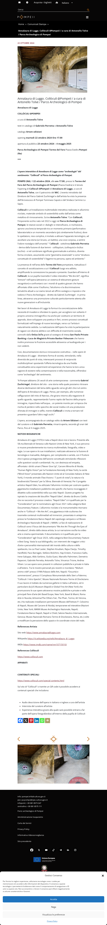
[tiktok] (53, 850)
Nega (53, 906)
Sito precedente (24, 841)
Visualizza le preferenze (53, 914)
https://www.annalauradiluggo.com (43, 632)
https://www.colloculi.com (30, 656)
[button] (102, 875)
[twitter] (39, 850)
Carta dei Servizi (24, 823)
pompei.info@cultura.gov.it (34, 796)
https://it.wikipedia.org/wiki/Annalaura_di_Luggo (51, 638)
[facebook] (32, 850)
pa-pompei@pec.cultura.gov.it (35, 800)
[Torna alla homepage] (26, 17)
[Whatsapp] (42, 720)
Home (21, 24)
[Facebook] (20, 720)
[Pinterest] (31, 720)
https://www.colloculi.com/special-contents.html (41, 680)
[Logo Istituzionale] (44, 859)
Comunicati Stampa (37, 24)
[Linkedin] (36, 720)
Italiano (66, 2)
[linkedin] (68, 850)
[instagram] (75, 850)
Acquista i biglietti (43, 2)
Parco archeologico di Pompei (30, 811)
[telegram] (61, 850)
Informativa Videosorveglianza (31, 835)
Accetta (53, 899)
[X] (25, 720)
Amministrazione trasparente (30, 817)
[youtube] (46, 850)
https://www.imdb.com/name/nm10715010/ (45, 644)
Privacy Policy (52, 921)
